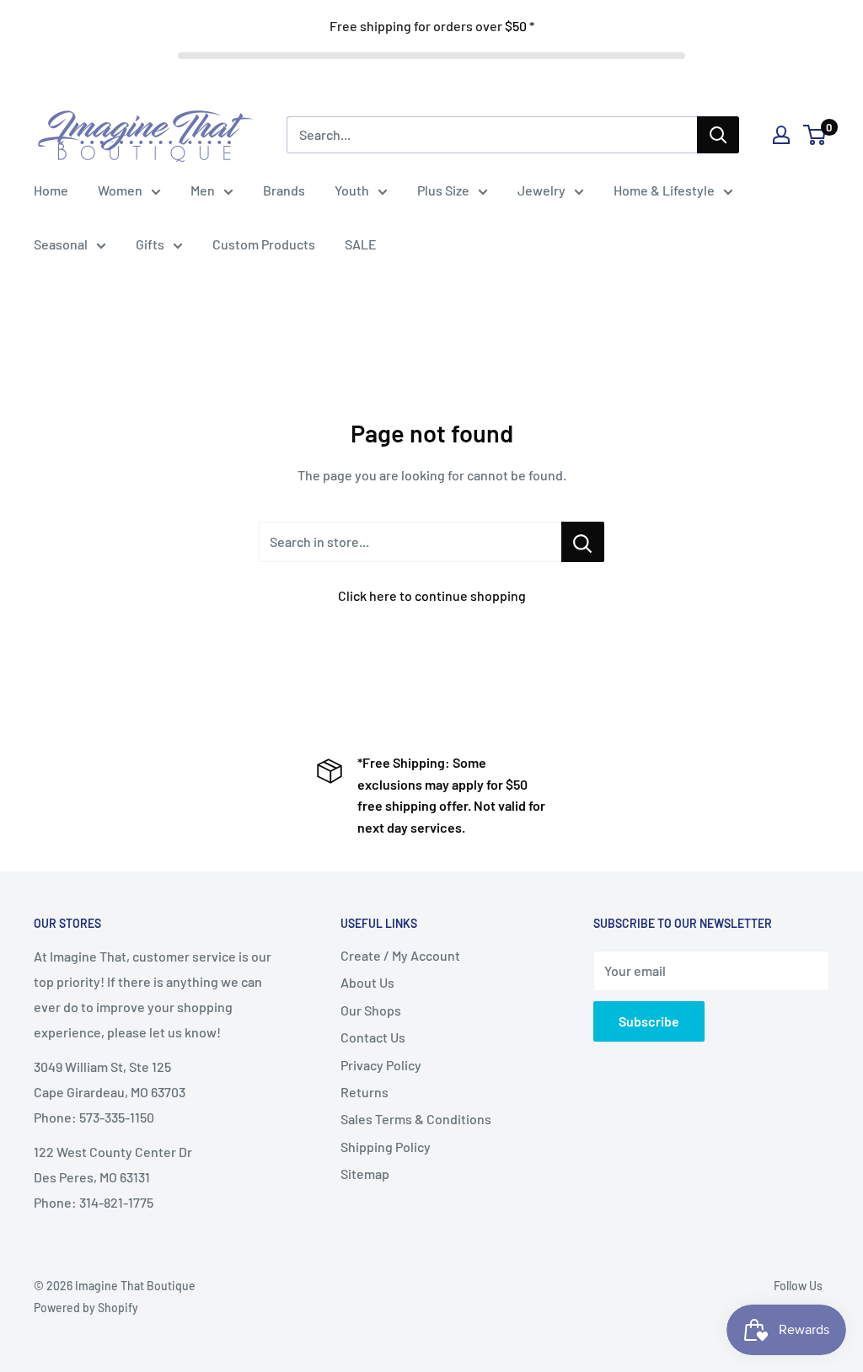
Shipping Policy (385, 1147)
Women (120, 190)
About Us (367, 982)
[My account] (781, 135)
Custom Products (263, 244)
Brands (284, 190)
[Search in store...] (582, 542)
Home (51, 190)
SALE (361, 244)
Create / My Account (400, 955)
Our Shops (370, 1010)
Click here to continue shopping (432, 595)
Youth (352, 190)
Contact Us (372, 1037)
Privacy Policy (380, 1065)
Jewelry (541, 190)
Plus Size (443, 190)
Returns (364, 1092)
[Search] (718, 134)
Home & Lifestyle (664, 190)
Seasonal (61, 244)
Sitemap (364, 1174)
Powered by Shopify (86, 1307)
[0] (815, 135)
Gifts (150, 244)
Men (202, 190)
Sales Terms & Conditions (415, 1119)
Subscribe (649, 1021)
